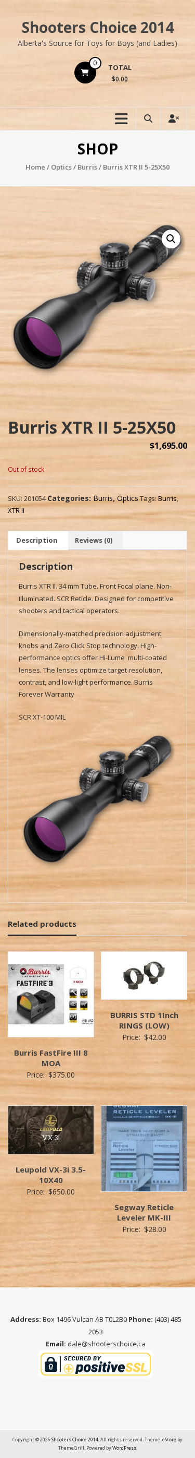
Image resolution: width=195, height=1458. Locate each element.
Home (35, 167)
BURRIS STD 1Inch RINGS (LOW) (144, 1020)
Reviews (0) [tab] (93, 540)
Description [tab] (37, 540)
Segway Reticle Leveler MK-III (144, 1212)
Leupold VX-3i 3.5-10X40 (51, 1174)
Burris (87, 167)
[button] (171, 239)
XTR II (16, 510)
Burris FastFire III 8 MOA (51, 1057)
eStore (169, 1439)
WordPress (124, 1447)
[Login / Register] (174, 118)
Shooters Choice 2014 (98, 27)
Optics (61, 167)
